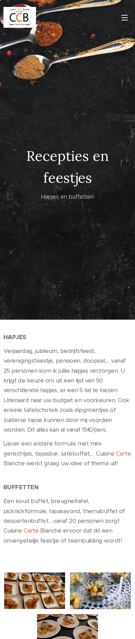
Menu (125, 17)
